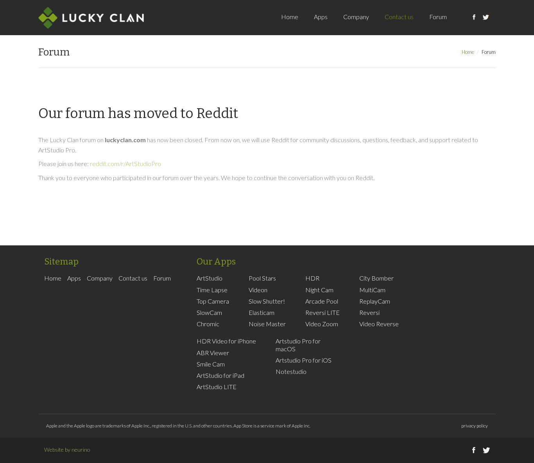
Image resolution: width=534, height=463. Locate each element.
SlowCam (209, 312)
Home (289, 16)
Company (356, 16)
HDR (312, 278)
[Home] (91, 17)
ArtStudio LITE (217, 386)
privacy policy (474, 426)
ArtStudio (209, 278)
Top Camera (213, 301)
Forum (438, 16)
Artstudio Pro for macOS (298, 344)
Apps (321, 16)
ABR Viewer (213, 352)
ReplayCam (374, 301)
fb (474, 25)
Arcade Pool (321, 301)
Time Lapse (212, 289)
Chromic (208, 323)
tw (486, 25)
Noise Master (267, 323)
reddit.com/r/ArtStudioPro (125, 163)
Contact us (399, 16)
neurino (81, 449)
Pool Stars (262, 278)
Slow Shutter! (267, 301)
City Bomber (376, 278)
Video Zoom (321, 323)
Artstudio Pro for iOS (304, 360)
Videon (258, 289)
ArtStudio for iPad (220, 375)
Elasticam (261, 312)
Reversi (369, 312)
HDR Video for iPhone (226, 341)
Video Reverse (379, 323)
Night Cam (319, 289)
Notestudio (291, 371)
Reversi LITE (322, 312)
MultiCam (372, 289)
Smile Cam (211, 364)
